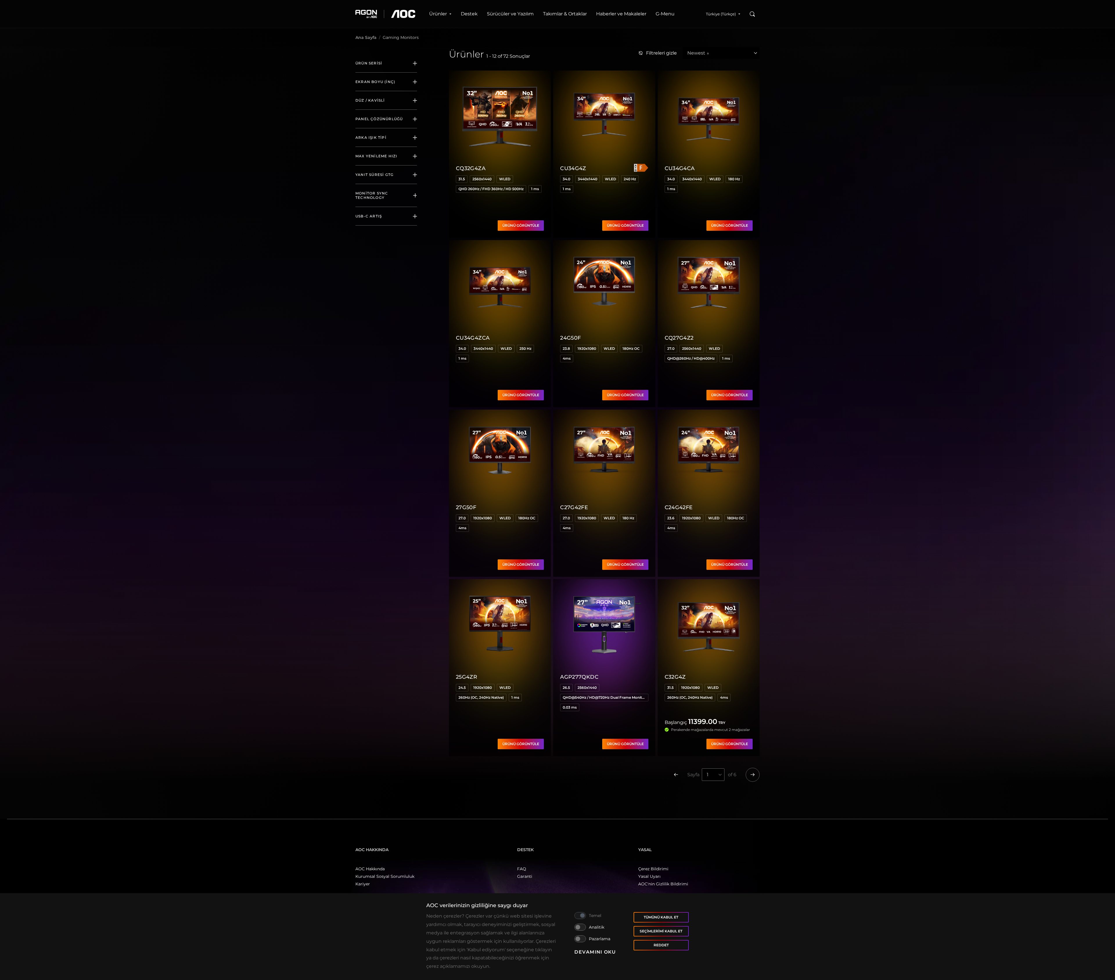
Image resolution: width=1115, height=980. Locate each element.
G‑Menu (665, 14)
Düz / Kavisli (370, 100)
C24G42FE (679, 507)
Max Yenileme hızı (376, 156)
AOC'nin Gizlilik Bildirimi (663, 884)
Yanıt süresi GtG (374, 174)
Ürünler (438, 14)
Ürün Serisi (368, 63)
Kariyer (362, 884)
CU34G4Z (573, 168)
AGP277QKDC (579, 677)
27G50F (466, 507)
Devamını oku (595, 952)
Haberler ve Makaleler (621, 14)
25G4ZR (466, 677)
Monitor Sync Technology (371, 195)
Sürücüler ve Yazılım (510, 14)
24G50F (570, 338)
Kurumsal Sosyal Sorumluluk (384, 876)
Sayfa (693, 774)
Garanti (524, 876)
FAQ (521, 868)
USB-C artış (368, 216)
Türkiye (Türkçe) (721, 14)
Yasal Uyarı (649, 876)
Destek (469, 14)
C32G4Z (675, 677)
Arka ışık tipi (370, 137)
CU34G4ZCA (473, 338)
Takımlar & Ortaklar (565, 14)
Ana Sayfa (366, 37)
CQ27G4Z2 (679, 338)
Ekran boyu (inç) (375, 82)
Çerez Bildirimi (653, 868)
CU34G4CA (680, 168)
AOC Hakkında (370, 868)
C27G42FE (574, 507)
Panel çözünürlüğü (379, 119)
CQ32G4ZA (470, 168)
